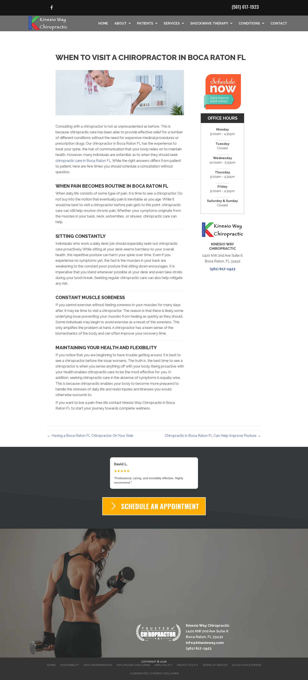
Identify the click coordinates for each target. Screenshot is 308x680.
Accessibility (69, 660)
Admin (51, 660)
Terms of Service (215, 660)
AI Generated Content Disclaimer (154, 669)
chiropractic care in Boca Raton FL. (83, 160)
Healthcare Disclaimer (133, 660)
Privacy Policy (187, 660)
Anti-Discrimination (97, 660)
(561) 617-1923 (245, 6)
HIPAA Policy (163, 660)
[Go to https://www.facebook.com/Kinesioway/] (51, 8)
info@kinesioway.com (205, 638)
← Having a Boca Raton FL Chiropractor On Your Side (90, 435)
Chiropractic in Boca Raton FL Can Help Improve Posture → (213, 435)
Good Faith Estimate (246, 660)
